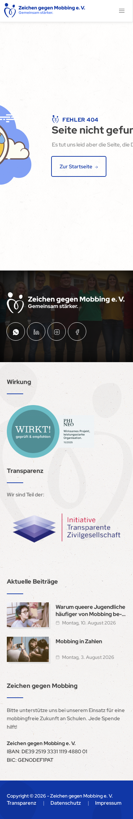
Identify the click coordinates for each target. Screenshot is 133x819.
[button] (122, 11)
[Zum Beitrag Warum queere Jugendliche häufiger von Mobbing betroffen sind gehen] (28, 615)
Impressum (108, 803)
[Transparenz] (66, 528)
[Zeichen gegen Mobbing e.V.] (45, 10)
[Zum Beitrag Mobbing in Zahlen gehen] (28, 649)
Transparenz (21, 803)
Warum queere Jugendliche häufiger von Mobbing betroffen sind (90, 610)
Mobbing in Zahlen (79, 641)
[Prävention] (50, 431)
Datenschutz (65, 803)
